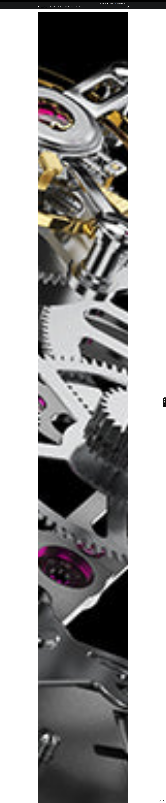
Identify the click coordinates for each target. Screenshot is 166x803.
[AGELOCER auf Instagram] (102, 3)
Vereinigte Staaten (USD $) (121, 3)
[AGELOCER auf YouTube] (107, 3)
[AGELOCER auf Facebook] (100, 3)
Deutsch (111, 3)
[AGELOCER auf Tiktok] (105, 3)
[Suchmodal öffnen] (122, 7)
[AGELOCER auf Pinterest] (104, 3)
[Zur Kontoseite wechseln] (125, 7)
